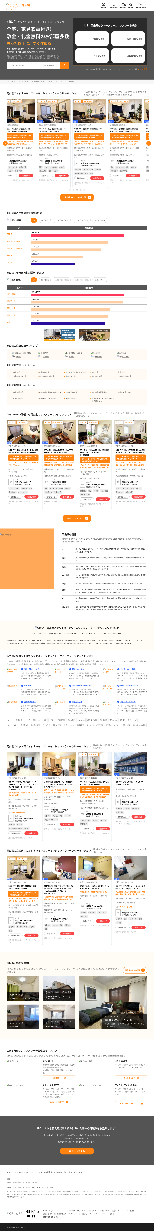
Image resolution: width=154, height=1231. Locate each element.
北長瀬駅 (46, 356)
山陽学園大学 (44, 372)
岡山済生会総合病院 (99, 392)
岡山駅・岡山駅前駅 (14, 248)
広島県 (28, 1182)
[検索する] (64, 65)
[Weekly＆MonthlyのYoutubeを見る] (28, 1216)
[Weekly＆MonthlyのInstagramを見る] (33, 1211)
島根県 (15, 1182)
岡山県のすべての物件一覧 (75, 197)
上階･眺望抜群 (23, 725)
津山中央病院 (70, 398)
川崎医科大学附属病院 (47, 398)
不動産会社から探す (132, 970)
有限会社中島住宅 (129, 932)
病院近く (108, 725)
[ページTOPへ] (145, 1227)
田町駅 (9, 255)
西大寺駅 (125, 356)
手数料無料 (61, 720)
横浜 (24, 1187)
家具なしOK (37, 720)
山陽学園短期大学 (19, 376)
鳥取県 (9, 1182)
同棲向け (19, 720)
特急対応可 (126, 725)
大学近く (117, 725)
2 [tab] (73, 190)
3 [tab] (77, 190)
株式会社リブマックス (24, 838)
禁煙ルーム (113, 720)
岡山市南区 (11, 294)
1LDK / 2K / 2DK (62, 220)
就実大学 (121, 372)
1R (34, 220)
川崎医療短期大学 (124, 376)
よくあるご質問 (129, 1077)
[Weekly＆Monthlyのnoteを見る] (33, 1216)
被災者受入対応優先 (139, 725)
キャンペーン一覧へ (75, 518)
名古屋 (45, 1187)
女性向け (10, 720)
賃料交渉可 (80, 725)
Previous (5, 143)
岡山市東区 (11, 308)
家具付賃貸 (103, 720)
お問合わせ (31, 175)
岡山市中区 (11, 301)
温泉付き (122, 720)
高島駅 (9, 234)
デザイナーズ (132, 720)
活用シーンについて (57, 1102)
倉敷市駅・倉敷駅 (75, 353)
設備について (104, 1211)
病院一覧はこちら (29, 385)
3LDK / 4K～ (100, 220)
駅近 (45, 720)
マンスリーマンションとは (129, 1103)
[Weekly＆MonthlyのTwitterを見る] (38, 1211)
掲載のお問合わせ (49, 1217)
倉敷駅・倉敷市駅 (14, 241)
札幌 (19, 1187)
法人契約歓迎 (35, 725)
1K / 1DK (45, 220)
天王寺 (39, 1187)
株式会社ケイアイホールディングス (23, 181)
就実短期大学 (70, 376)
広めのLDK (81, 720)
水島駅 (97, 353)
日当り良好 (46, 725)
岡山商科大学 (97, 376)
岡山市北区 (11, 315)
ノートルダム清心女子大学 (75, 372)
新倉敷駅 (98, 356)
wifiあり (52, 720)
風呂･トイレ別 (92, 720)
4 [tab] (80, 190)
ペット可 (27, 720)
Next (148, 143)
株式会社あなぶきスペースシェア (59, 830)
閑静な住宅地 (57, 725)
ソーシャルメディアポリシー (99, 1214)
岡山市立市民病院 (124, 392)
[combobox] (24, 65)
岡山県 (21, 1182)
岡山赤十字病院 (71, 392)
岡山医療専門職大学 (46, 376)
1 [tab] (70, 190)
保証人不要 (71, 720)
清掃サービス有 (69, 725)
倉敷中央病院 (18, 398)
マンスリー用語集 (128, 1211)
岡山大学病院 (18, 392)
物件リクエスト (77, 1151)
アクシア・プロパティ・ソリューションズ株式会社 (130, 822)
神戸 (51, 1187)
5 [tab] (84, 190)
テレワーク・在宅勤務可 (95, 725)
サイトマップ (73, 1214)
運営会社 (46, 1214)
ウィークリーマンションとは (87, 1211)
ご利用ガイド (57, 1077)
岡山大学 (16, 372)
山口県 (34, 1182)
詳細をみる (15, 175)
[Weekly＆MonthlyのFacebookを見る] (28, 1211)
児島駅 (123, 353)
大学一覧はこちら (29, 365)
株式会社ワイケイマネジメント (98, 925)
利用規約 (84, 1214)
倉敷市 (9, 322)
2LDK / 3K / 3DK (82, 220)
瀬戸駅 (18, 356)
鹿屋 (33, 1187)
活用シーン (115, 1211)
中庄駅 (9, 262)
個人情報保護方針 (60, 1214)
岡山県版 (26, 5)
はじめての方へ (48, 1211)
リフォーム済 (12, 725)
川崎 (28, 1187)
